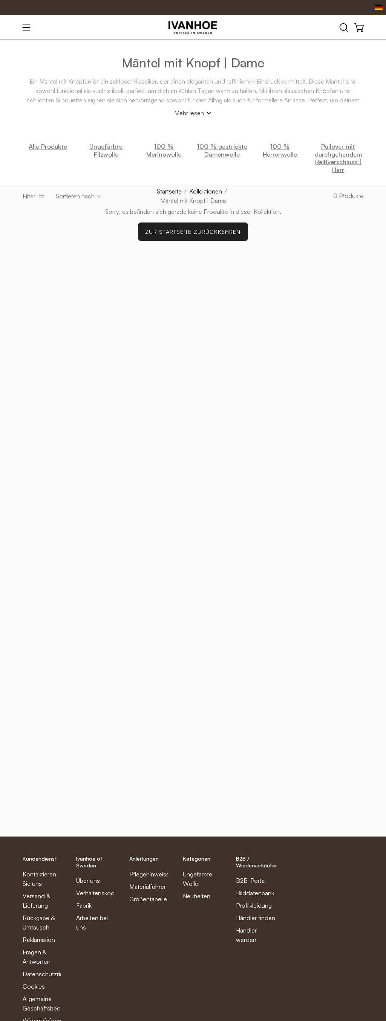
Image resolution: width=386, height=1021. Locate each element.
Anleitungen (144, 858)
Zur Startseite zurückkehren (192, 231)
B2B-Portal (251, 880)
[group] (193, 158)
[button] (343, 27)
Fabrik (84, 905)
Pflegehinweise (149, 874)
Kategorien (196, 858)
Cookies (34, 986)
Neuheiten (196, 896)
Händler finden (255, 918)
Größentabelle (148, 899)
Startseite (169, 191)
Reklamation (39, 939)
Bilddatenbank (255, 893)
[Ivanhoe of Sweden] (193, 27)
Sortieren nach (75, 196)
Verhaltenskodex (98, 893)
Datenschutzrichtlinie (51, 974)
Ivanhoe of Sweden (89, 862)
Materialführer (147, 886)
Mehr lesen (189, 113)
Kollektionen (205, 191)
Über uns (88, 880)
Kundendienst (40, 858)
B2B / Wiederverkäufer (256, 862)
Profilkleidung (254, 905)
